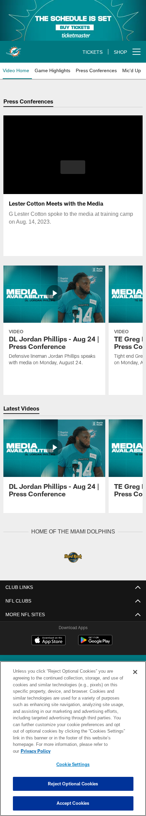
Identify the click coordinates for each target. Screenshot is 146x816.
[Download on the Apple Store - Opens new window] (48, 640)
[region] (73, 742)
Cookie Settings (73, 764)
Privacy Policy (88, 751)
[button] (73, 167)
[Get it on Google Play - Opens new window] (95, 643)
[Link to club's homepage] (13, 49)
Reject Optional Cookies (73, 783)
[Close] (135, 678)
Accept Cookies (73, 803)
